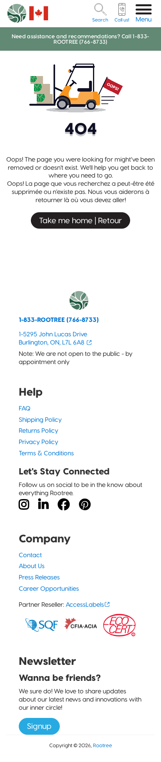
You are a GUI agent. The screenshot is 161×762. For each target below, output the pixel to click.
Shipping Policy (40, 419)
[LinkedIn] (43, 505)
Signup (39, 726)
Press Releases (39, 577)
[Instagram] (24, 505)
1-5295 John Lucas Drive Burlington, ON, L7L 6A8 (53, 338)
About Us (32, 566)
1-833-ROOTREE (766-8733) (59, 320)
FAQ (24, 408)
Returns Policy (38, 430)
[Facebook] (64, 505)
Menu (144, 19)
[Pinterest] (85, 505)
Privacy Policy (38, 442)
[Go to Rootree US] (38, 13)
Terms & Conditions (46, 453)
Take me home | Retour (80, 220)
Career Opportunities (49, 588)
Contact (30, 555)
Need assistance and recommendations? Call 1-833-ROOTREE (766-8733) (81, 39)
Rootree (102, 745)
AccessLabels (85, 604)
